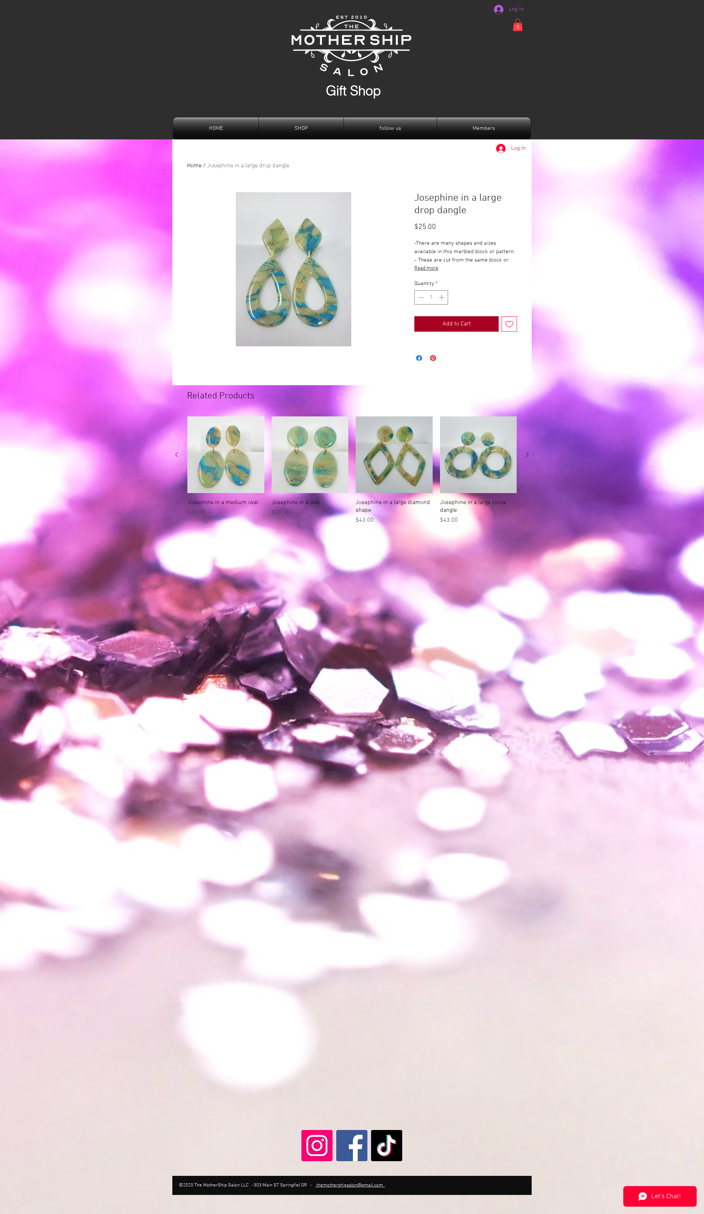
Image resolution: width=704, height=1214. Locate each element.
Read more (426, 268)
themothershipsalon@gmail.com (350, 1185)
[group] (352, 470)
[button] (518, 25)
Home (194, 165)
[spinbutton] (431, 297)
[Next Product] (527, 454)
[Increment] (442, 297)
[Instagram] (317, 1145)
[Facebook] (351, 1145)
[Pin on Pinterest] (433, 358)
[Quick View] (225, 454)
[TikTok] (386, 1145)
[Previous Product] (176, 454)
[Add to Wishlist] (509, 324)
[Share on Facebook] (419, 358)
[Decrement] (420, 297)
